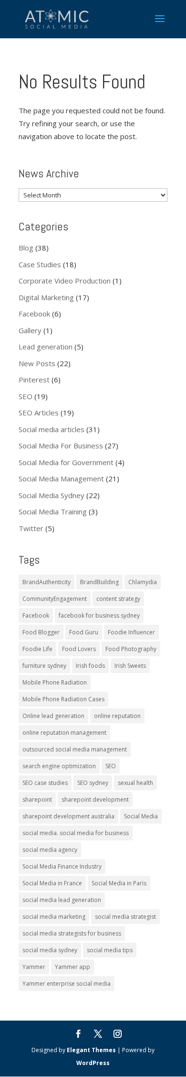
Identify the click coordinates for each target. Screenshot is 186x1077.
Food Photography (130, 649)
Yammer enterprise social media (66, 983)
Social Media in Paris (119, 883)
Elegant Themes (91, 1050)
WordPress (93, 1063)
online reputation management (64, 733)
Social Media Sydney (51, 495)
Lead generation (45, 346)
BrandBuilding (99, 582)
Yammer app (72, 967)
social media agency (49, 850)
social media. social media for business (75, 833)
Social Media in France (52, 883)
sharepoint (37, 799)
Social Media (141, 816)
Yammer (33, 967)
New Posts (37, 363)
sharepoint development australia (68, 816)
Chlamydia (142, 582)
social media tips (110, 950)
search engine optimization (59, 766)
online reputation (117, 716)
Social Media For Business (61, 445)
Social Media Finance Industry (62, 866)
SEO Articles (39, 412)
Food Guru (83, 632)
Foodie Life (37, 649)
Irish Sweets (130, 666)
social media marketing (53, 917)
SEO (25, 396)
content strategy (118, 599)
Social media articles (51, 429)
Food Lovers (79, 649)
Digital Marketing (46, 297)
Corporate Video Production (65, 280)
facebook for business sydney (99, 615)
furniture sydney (44, 666)
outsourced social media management (74, 749)
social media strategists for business (71, 933)
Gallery (30, 330)
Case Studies (40, 264)
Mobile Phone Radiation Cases (63, 699)
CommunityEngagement (54, 599)
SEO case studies (45, 783)
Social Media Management (61, 478)
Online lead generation (53, 716)
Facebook (34, 313)
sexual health (135, 783)
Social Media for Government (66, 462)
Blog (26, 247)
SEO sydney (92, 783)
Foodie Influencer (131, 632)
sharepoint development (95, 799)
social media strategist (125, 917)
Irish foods (90, 666)
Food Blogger (41, 632)
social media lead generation (61, 900)
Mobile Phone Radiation (54, 682)
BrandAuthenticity (46, 582)
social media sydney (49, 950)
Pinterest (34, 379)
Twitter (31, 528)
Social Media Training (53, 511)
